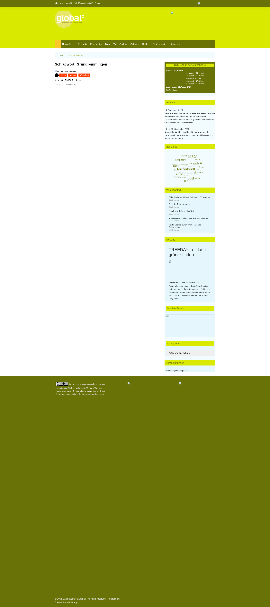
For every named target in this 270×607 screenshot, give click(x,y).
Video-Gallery (120, 44)
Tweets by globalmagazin (176, 370)
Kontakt (68, 3)
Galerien (134, 44)
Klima (63, 75)
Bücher (145, 44)
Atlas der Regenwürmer (179, 204)
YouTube (213, 3)
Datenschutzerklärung (66, 602)
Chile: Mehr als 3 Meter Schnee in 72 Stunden (189, 197)
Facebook (203, 3)
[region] (190, 322)
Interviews (174, 44)
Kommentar (96, 44)
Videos (73, 75)
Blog (107, 44)
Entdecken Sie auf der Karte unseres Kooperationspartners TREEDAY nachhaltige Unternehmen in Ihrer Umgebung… (188, 286)
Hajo (59, 84)
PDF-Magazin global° (83, 3)
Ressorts (82, 44)
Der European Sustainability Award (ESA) (184, 113)
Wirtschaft (84, 75)
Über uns (59, 3)
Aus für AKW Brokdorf (68, 80)
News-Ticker (68, 44)
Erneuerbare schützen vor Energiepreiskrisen (189, 218)
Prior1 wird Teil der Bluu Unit (181, 211)
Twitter (208, 3)
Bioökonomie (159, 44)
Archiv (97, 3)
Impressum (114, 599)
